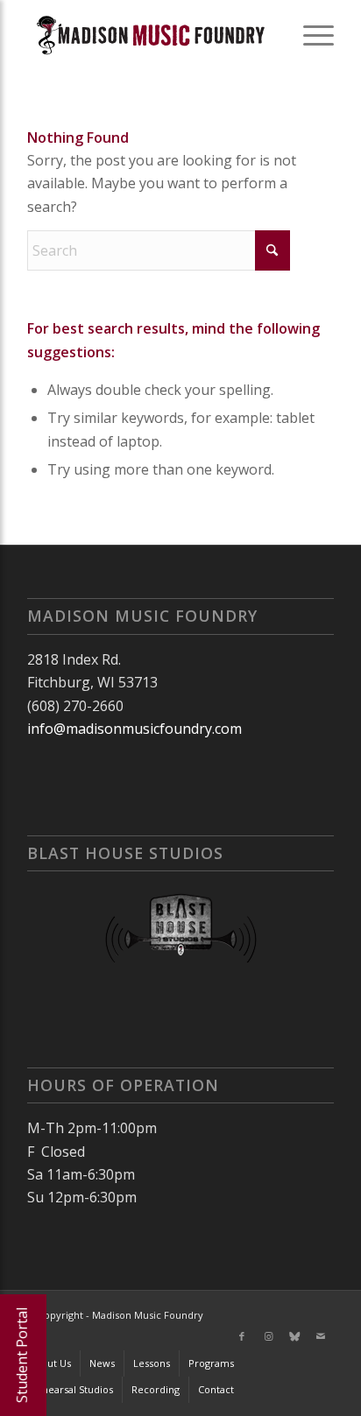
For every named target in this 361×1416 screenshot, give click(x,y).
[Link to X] (294, 1336)
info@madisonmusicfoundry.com (134, 728)
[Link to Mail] (321, 1336)
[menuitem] (310, 35)
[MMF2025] (150, 35)
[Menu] (310, 35)
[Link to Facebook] (242, 1336)
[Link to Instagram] (268, 1336)
